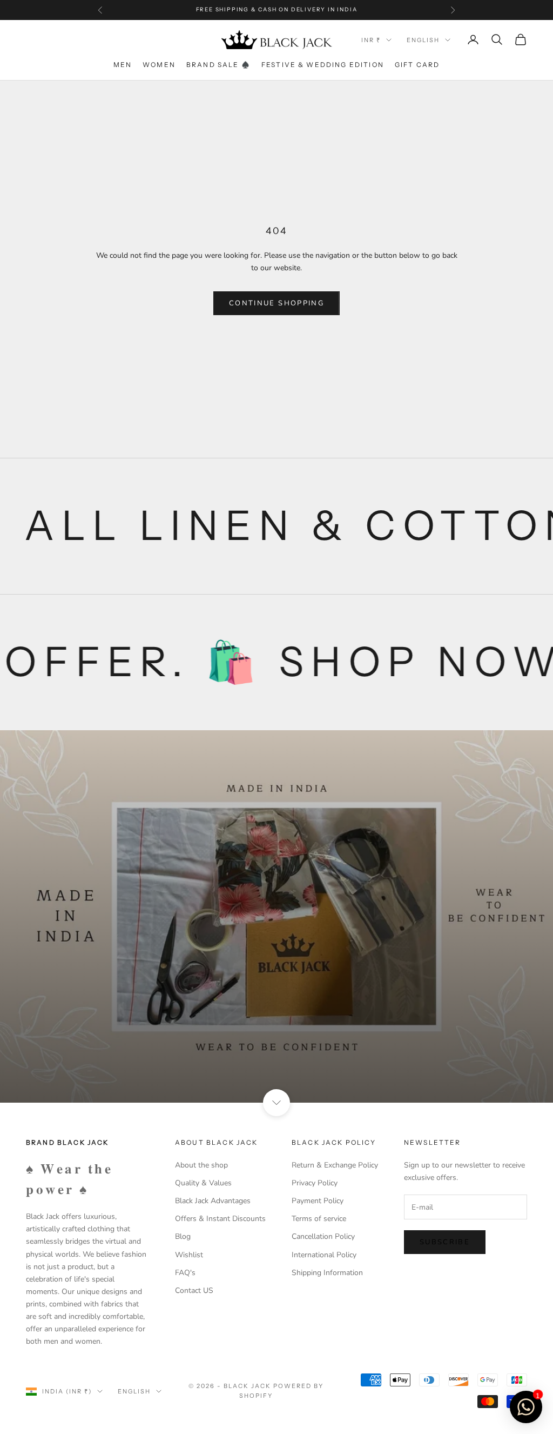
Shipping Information (327, 1273)
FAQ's (185, 1273)
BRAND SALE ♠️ (218, 65)
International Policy (324, 1255)
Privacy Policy (315, 1183)
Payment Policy (317, 1201)
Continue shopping (276, 303)
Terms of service (319, 1218)
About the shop (201, 1165)
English (423, 40)
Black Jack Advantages (213, 1201)
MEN (122, 65)
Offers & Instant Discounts (220, 1218)
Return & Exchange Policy (335, 1165)
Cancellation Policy (323, 1236)
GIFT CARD (417, 65)
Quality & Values (203, 1183)
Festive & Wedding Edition (322, 65)
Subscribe (445, 1242)
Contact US (194, 1290)
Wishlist (189, 1255)
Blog (183, 1236)
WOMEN (159, 65)
